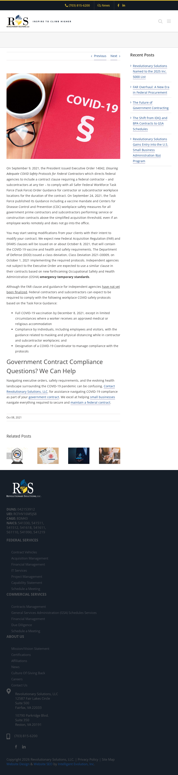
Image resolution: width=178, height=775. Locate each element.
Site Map (108, 759)
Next (113, 56)
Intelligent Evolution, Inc (76, 764)
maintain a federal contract (90, 402)
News (105, 5)
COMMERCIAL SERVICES (26, 594)
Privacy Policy (88, 759)
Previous (100, 56)
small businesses (102, 397)
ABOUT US (15, 636)
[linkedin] (24, 746)
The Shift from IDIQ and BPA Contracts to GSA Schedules (150, 123)
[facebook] (16, 746)
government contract (44, 397)
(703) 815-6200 (79, 5)
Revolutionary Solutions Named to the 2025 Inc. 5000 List (150, 71)
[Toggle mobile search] (160, 21)
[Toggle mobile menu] (169, 21)
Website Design (18, 764)
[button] (10, 456)
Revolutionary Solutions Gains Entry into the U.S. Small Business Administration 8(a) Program (150, 150)
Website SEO (43, 764)
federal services (22, 540)
